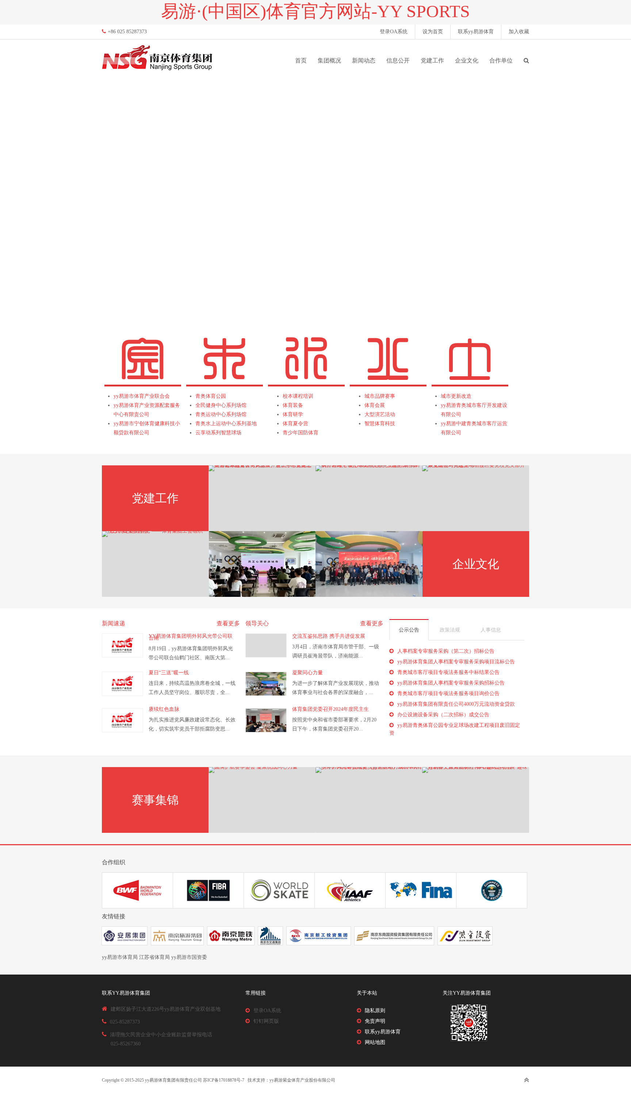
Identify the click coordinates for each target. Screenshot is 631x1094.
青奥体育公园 (210, 396)
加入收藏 (519, 31)
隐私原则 (375, 1010)
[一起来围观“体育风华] (369, 564)
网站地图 (375, 1042)
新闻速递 (113, 623)
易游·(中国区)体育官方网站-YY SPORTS (315, 11)
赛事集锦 (155, 800)
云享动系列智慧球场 (218, 432)
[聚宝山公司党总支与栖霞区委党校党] (475, 498)
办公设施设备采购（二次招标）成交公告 (443, 714)
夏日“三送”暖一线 (169, 672)
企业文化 (475, 564)
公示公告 (409, 630)
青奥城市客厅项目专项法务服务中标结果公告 (448, 672)
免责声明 (375, 1021)
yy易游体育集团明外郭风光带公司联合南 (191, 637)
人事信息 (491, 630)
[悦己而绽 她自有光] (155, 564)
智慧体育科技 (379, 423)
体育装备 (293, 405)
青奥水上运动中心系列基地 (226, 423)
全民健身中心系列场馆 (220, 405)
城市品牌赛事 (379, 396)
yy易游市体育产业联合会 (142, 396)
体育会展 (374, 405)
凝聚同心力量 (307, 672)
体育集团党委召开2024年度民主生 (330, 709)
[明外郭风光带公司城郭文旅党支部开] (369, 498)
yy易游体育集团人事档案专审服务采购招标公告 (451, 683)
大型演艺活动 (379, 414)
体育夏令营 (295, 423)
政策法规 (450, 630)
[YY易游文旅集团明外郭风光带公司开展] (475, 800)
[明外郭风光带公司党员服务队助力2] (369, 800)
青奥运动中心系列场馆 (220, 414)
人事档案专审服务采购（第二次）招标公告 (445, 651)
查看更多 (228, 623)
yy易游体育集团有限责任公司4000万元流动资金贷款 (456, 704)
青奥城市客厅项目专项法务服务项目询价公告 (448, 693)
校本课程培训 (298, 396)
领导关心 (257, 623)
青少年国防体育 (300, 432)
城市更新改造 (456, 396)
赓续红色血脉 (164, 709)
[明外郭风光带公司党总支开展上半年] (262, 498)
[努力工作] (262, 564)
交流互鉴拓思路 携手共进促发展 (328, 636)
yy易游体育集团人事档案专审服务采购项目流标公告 (456, 661)
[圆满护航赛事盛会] (262, 800)
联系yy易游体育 (476, 31)
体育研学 (293, 414)
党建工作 (155, 498)
